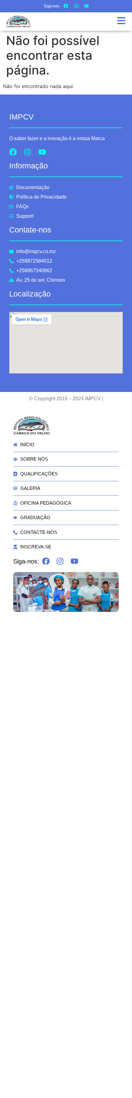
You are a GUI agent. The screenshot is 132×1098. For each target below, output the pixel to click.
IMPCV (21, 116)
